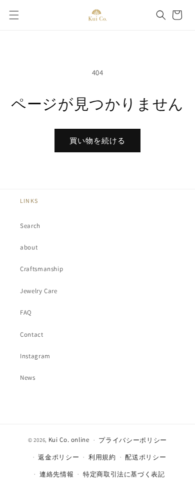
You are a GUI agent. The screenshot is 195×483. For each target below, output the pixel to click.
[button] (14, 15)
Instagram (35, 356)
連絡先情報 (57, 474)
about (29, 247)
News (28, 377)
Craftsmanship (41, 269)
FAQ (26, 312)
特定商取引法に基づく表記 (124, 474)
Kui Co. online (69, 439)
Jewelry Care (39, 291)
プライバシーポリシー (132, 440)
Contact (32, 334)
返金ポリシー (58, 457)
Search (30, 225)
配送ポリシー (145, 457)
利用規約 (102, 457)
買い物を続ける (98, 140)
